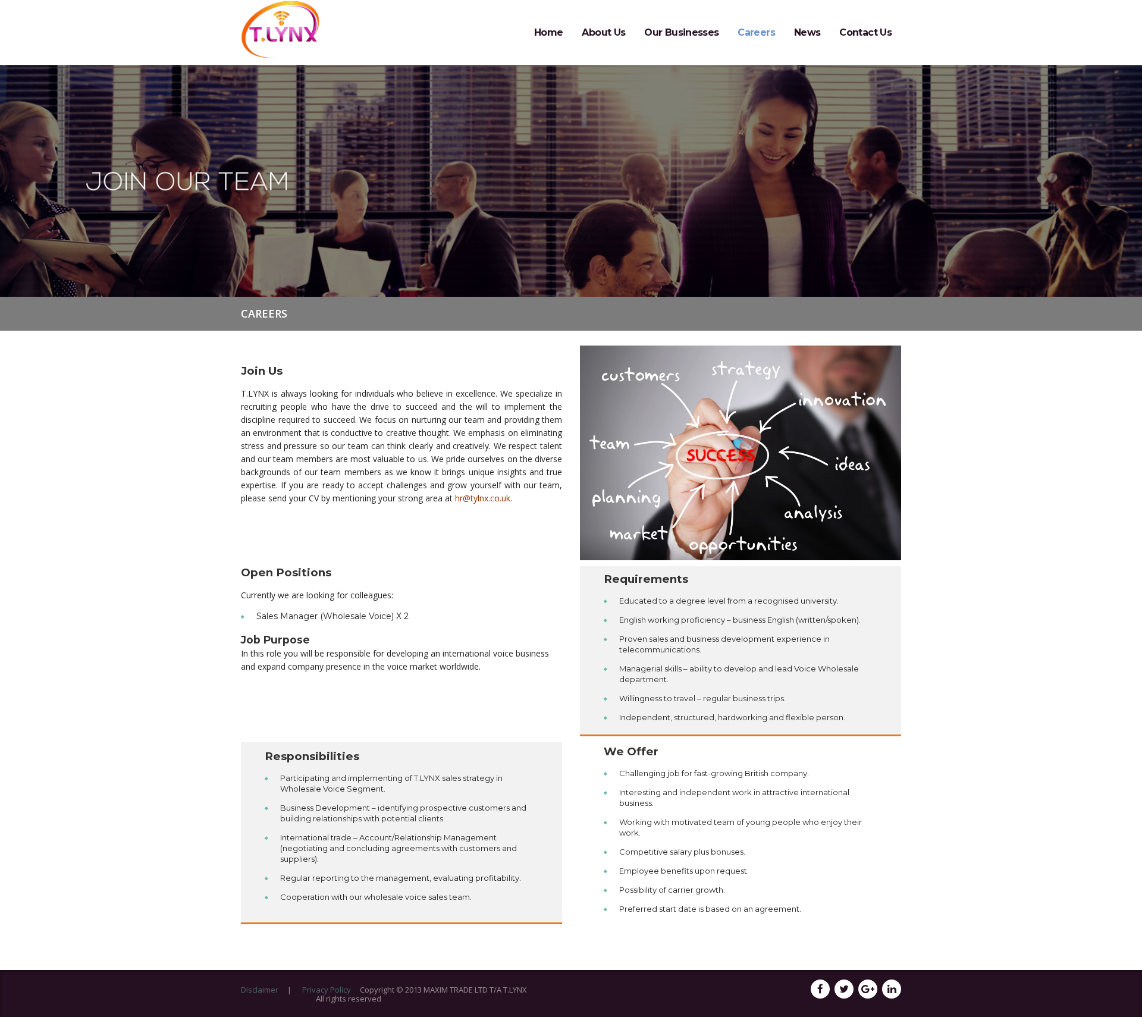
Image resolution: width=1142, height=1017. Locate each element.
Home (548, 32)
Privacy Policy (326, 989)
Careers (756, 32)
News (807, 32)
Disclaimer (259, 989)
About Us (603, 32)
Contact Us (865, 32)
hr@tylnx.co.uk (482, 498)
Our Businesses (681, 32)
